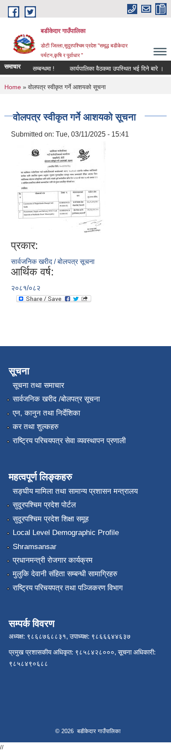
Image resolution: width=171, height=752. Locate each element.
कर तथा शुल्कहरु (36, 427)
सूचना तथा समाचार (38, 385)
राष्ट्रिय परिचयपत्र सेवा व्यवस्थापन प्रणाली (69, 441)
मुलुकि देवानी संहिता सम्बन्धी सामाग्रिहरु (65, 574)
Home (12, 86)
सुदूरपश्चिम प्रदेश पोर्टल (44, 505)
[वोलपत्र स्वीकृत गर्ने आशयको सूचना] (59, 189)
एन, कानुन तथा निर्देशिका (46, 413)
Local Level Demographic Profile (66, 532)
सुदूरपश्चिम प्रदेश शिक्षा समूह (51, 519)
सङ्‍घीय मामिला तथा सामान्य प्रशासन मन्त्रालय (75, 491)
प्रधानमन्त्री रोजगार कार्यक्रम (53, 560)
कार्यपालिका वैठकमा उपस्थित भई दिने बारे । (114, 68)
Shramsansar (35, 546)
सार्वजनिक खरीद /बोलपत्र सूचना (56, 399)
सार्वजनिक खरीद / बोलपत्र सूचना (53, 261)
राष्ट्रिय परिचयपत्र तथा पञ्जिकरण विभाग (68, 588)
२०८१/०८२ (25, 288)
